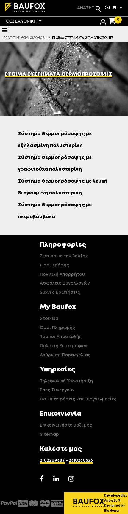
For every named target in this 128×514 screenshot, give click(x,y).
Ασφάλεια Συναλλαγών (65, 283)
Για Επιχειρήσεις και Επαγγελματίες (78, 399)
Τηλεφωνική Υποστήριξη (66, 381)
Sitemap (49, 434)
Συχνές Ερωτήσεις (60, 292)
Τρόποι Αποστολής (61, 337)
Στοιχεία (49, 319)
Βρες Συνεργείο (57, 390)
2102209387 (52, 460)
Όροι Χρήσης (54, 265)
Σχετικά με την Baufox (64, 256)
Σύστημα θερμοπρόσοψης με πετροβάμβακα (55, 211)
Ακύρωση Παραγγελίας (65, 355)
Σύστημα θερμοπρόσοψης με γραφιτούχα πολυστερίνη (55, 163)
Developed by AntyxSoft (115, 498)
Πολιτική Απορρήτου (62, 274)
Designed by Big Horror (114, 508)
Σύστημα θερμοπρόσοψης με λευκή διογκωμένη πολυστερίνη (62, 187)
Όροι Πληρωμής (57, 328)
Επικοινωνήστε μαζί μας (66, 425)
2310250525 (81, 460)
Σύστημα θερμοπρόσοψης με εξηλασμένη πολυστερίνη (55, 140)
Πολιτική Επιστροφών (63, 346)
